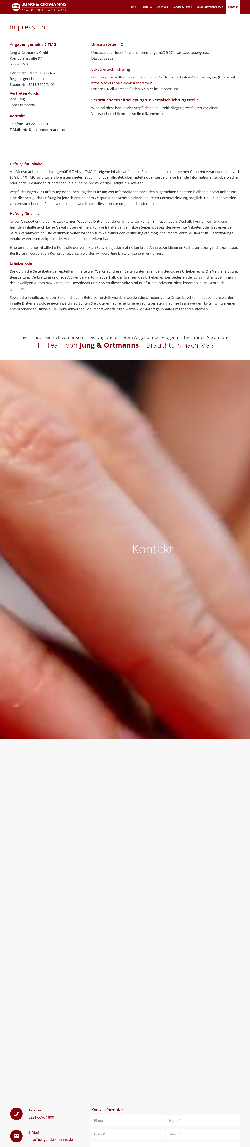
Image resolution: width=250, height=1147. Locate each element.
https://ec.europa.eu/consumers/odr (121, 83)
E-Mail (34, 1132)
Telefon (35, 1110)
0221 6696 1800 (41, 1117)
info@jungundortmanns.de (51, 1139)
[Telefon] (16, 1114)
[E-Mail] (16, 1136)
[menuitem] (132, 7)
